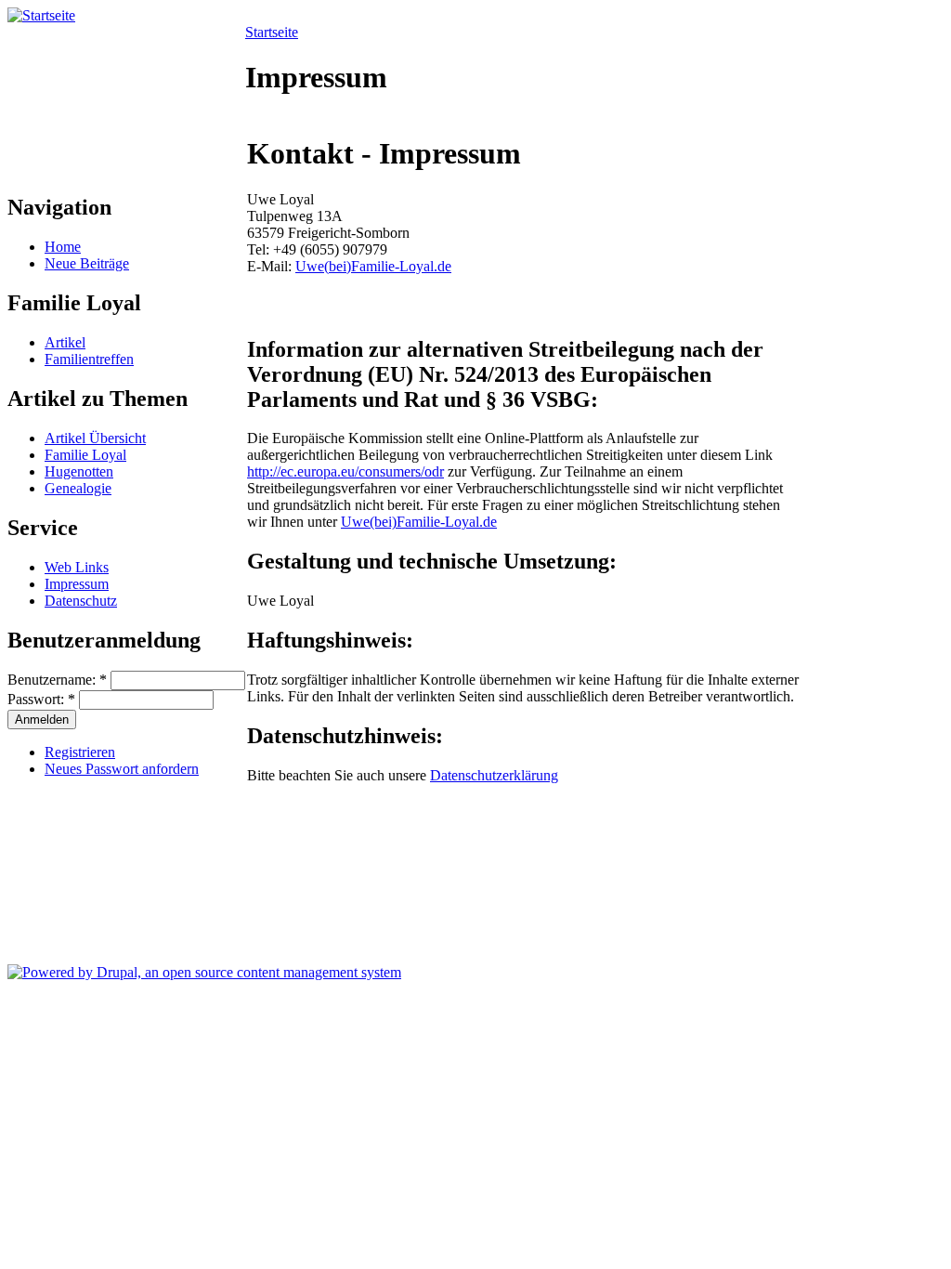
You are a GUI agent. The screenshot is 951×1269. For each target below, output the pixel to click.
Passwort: (41, 699)
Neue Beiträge (87, 263)
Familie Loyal (85, 455)
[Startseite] (41, 15)
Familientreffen (89, 359)
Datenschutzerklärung (494, 775)
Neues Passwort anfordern (122, 769)
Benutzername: (57, 679)
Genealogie (78, 488)
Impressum (77, 584)
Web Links (77, 567)
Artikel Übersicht (95, 438)
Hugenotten (79, 471)
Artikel (65, 342)
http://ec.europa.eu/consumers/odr (345, 471)
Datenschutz (81, 600)
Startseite (271, 32)
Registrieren (80, 752)
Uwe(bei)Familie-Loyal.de (373, 266)
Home (63, 247)
